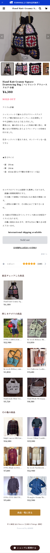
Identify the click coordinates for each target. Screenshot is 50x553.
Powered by (22, 528)
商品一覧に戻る (25, 512)
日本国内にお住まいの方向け (25, 248)
